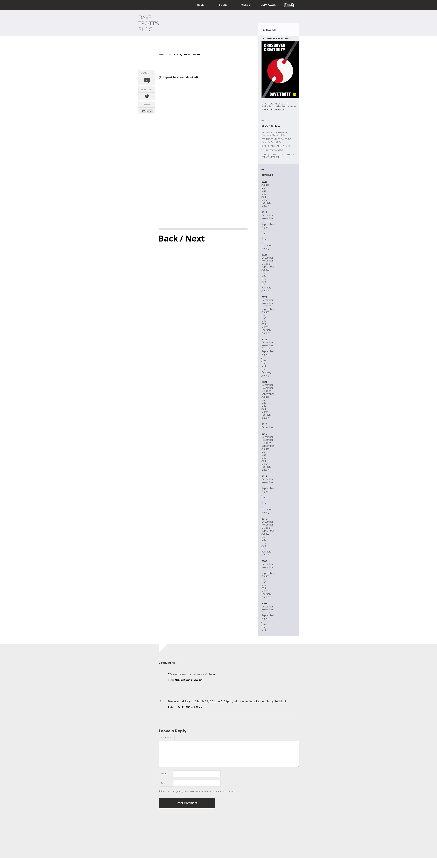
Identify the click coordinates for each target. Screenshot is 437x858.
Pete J (171, 707)
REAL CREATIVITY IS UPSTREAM (276, 146)
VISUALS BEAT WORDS (272, 150)
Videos (245, 4)
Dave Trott (197, 54)
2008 (264, 603)
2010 (264, 518)
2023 (264, 297)
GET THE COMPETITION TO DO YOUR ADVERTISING (276, 140)
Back (168, 238)
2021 (264, 382)
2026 (264, 181)
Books (223, 4)
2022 (264, 339)
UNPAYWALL (268, 4)
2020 (264, 424)
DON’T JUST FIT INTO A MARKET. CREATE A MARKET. (277, 155)
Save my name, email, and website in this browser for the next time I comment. (199, 791)
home (200, 4)
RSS (143, 111)
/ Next (192, 238)
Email (163, 783)
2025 (264, 212)
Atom (149, 111)
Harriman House (275, 109)
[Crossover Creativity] (280, 69)
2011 (264, 476)
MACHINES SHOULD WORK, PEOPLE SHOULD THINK (275, 133)
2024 (264, 254)
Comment (167, 737)
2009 (264, 561)
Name (164, 773)
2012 (264, 433)
